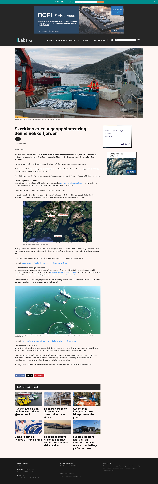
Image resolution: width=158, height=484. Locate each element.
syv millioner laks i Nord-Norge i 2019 (63, 272)
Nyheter (18, 139)
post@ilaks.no (21, 466)
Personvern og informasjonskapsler (70, 476)
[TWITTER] (112, 40)
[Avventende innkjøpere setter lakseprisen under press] (86, 399)
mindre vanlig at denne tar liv (66, 275)
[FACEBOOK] (108, 40)
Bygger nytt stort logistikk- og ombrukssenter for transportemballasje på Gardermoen (85, 442)
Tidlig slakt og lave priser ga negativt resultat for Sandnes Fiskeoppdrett (56, 441)
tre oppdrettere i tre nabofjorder (71, 183)
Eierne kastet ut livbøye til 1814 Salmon (28, 438)
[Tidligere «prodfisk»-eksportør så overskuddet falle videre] (57, 399)
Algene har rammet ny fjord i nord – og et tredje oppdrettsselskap (44, 263)
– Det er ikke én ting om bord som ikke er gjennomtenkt (27, 411)
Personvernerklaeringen (67, 473)
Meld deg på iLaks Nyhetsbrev (64, 2)
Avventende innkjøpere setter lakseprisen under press (83, 413)
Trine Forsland (64, 466)
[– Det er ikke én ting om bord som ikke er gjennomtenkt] (28, 399)
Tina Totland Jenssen (20, 143)
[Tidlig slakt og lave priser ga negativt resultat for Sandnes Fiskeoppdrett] (57, 427)
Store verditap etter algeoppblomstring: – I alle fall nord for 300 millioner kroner (49, 341)
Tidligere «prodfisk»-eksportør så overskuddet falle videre (56, 413)
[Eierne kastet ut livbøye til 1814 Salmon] (28, 427)
